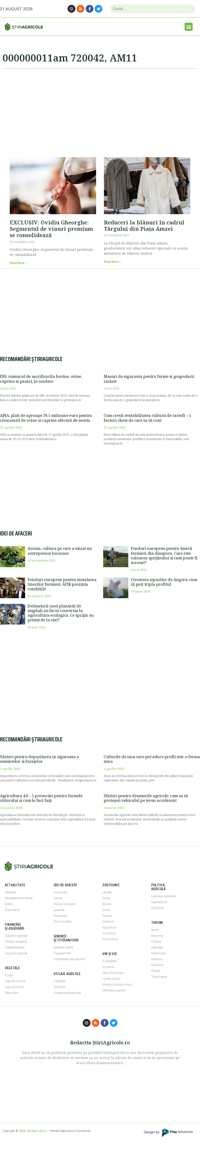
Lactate (106, 892)
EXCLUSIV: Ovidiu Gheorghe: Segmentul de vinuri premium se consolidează (51, 229)
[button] (189, 27)
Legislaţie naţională (163, 896)
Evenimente (12, 910)
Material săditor (63, 947)
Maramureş (158, 953)
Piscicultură (110, 939)
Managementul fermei (19, 898)
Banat (155, 930)
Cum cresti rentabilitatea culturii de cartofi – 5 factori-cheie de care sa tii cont (147, 418)
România (10, 892)
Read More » (18, 263)
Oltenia (155, 971)
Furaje (9, 975)
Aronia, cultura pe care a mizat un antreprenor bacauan (60, 551)
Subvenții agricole (16, 935)
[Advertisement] (100, 111)
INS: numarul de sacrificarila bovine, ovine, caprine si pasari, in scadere (41, 379)
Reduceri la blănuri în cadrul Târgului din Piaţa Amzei (144, 225)
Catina (58, 898)
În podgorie (109, 961)
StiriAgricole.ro (36, 1131)
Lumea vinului (111, 978)
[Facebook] (89, 9)
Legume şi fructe (15, 981)
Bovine (106, 904)
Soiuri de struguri (113, 973)
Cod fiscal (157, 908)
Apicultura (60, 892)
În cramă (108, 967)
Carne (106, 898)
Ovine (106, 910)
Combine (59, 987)
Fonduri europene (16, 941)
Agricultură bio (14, 987)
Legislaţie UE (159, 902)
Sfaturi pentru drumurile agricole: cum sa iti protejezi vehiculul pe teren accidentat (146, 798)
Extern (9, 904)
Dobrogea (157, 947)
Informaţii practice (114, 990)
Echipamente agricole (67, 993)
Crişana (156, 941)
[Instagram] (71, 9)
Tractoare (59, 981)
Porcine (107, 915)
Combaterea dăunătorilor (69, 959)
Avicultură (109, 933)
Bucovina (157, 935)
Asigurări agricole (16, 953)
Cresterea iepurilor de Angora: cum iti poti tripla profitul (164, 582)
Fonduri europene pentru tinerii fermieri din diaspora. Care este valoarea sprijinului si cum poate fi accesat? (164, 555)
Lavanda (59, 910)
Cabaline (107, 921)
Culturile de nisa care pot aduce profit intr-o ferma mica (152, 759)
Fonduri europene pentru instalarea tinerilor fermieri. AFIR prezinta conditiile (62, 584)
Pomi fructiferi (63, 921)
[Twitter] (98, 9)
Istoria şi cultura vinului (117, 984)
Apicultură (109, 927)
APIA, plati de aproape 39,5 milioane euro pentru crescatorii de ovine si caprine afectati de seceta (46, 418)
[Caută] (189, 8)
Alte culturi (12, 993)
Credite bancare (14, 947)
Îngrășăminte (62, 953)
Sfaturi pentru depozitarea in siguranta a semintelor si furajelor (39, 759)
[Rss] (80, 9)
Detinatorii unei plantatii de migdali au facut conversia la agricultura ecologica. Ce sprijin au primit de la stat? (61, 613)
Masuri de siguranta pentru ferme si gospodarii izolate (149, 379)
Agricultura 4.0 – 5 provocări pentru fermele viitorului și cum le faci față (41, 798)
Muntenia (157, 965)
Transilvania (159, 976)
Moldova (156, 959)
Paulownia (60, 915)
